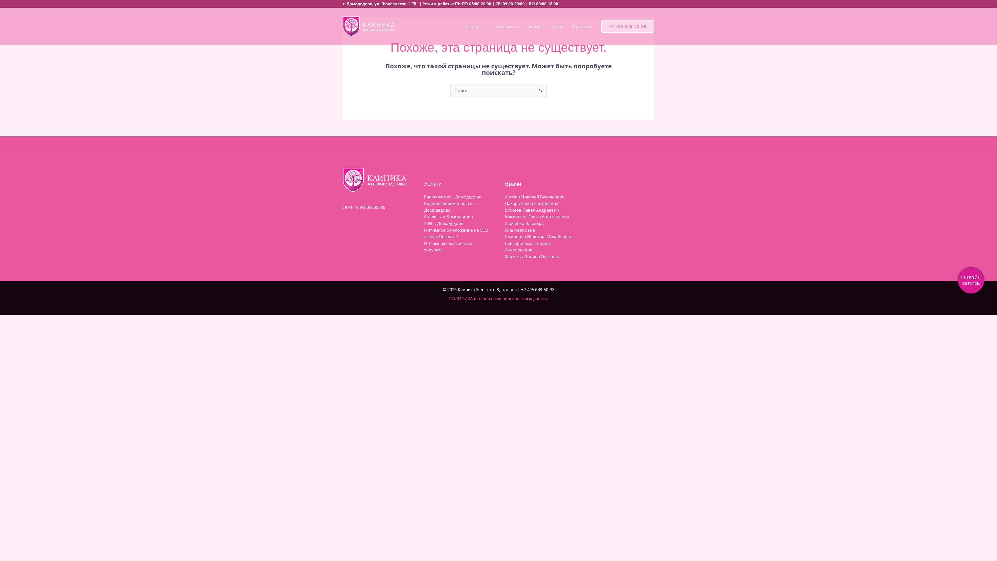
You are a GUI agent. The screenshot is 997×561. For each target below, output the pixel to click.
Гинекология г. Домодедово (453, 197)
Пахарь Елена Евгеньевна (531, 203)
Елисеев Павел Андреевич (532, 210)
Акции (533, 26)
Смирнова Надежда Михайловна (538, 236)
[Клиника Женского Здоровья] (369, 26)
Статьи (556, 26)
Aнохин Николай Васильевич (534, 197)
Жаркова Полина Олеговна (533, 256)
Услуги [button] (471, 26)
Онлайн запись (971, 280)
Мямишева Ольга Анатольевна (537, 216)
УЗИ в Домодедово (444, 223)
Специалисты (505, 26)
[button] (480, 26)
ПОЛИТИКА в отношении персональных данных (498, 299)
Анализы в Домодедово (448, 216)
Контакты (582, 26)
